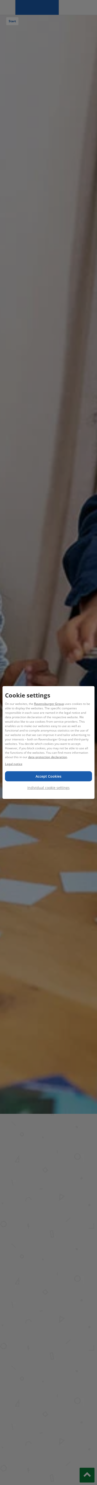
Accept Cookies (48, 776)
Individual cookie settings (48, 787)
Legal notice (13, 764)
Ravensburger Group (49, 704)
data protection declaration (47, 757)
